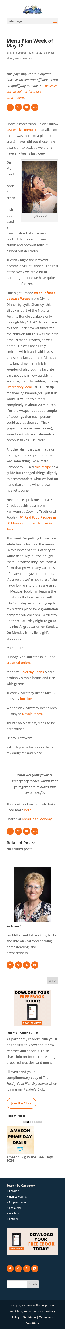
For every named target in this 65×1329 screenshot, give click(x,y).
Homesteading (18, 1193)
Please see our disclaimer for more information (32, 91)
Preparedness (17, 1199)
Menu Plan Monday (37, 819)
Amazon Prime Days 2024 (26, 1157)
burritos (26, 698)
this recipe (43, 467)
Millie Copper (18, 52)
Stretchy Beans (24, 58)
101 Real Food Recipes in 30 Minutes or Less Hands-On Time (31, 523)
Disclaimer (29, 1314)
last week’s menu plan (23, 129)
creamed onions (18, 662)
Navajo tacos (32, 714)
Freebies (14, 1210)
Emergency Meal (19, 387)
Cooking (14, 1187)
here (27, 810)
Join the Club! (21, 1103)
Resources (15, 1204)
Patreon (14, 1215)
